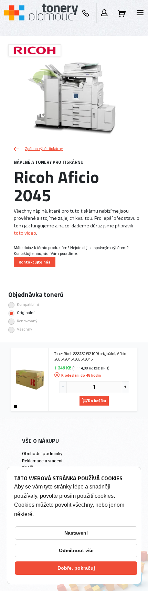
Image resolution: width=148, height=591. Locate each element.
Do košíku (97, 400)
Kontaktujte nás (35, 262)
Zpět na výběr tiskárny (44, 149)
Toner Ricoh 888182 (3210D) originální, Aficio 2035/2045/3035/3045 (90, 356)
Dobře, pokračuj (76, 568)
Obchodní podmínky (42, 453)
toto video (25, 233)
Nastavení (76, 533)
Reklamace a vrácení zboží (42, 464)
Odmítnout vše (76, 550)
